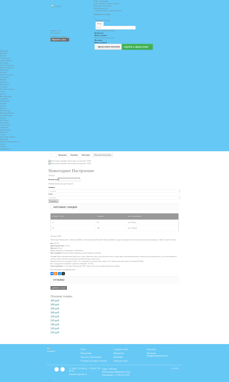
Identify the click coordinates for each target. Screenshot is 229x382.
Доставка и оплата (105, 4)
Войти (96, 1)
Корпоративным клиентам (9, 142)
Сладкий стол (5, 149)
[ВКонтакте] (52, 273)
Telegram (106, 20)
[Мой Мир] (59, 273)
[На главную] (53, 155)
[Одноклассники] (55, 273)
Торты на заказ (121, 361)
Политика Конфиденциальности (157, 354)
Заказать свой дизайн (91, 357)
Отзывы (3, 146)
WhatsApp (99, 20)
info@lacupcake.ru (100, 8)
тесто (51, 194)
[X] (63, 273)
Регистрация (103, 1)
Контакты (116, 4)
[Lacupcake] (72, 15)
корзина (55, 31)
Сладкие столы (121, 349)
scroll (48, 381)
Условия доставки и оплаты (94, 361)
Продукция (4, 51)
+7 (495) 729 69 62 (100, 11)
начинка (52, 187)
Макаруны (119, 353)
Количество (53, 179)
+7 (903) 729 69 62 (115, 11)
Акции (2, 144)
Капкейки (118, 357)
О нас (96, 4)
